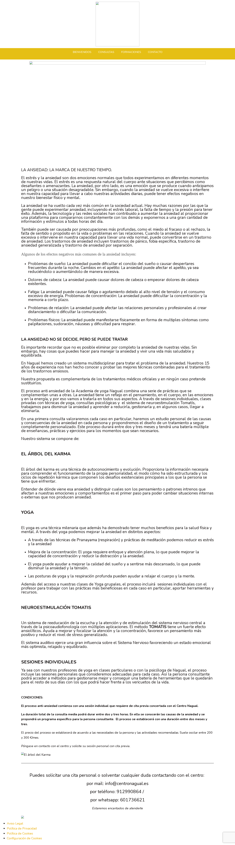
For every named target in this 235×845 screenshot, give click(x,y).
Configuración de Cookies (24, 838)
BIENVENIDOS (82, 52)
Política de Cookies (20, 833)
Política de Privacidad (22, 828)
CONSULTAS (106, 52)
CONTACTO (155, 52)
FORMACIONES (131, 52)
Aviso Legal (15, 823)
